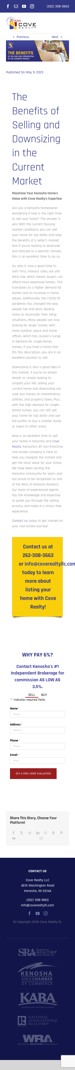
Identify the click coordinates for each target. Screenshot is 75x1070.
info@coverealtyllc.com (37, 905)
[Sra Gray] (38, 950)
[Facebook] (13, 833)
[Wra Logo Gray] (38, 1036)
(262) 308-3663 (58, 6)
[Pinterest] (61, 833)
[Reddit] (29, 833)
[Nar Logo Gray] (38, 1017)
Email (14, 755)
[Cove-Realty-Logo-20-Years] (21, 18)
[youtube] (24, 6)
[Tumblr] (53, 833)
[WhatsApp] (45, 833)
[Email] (41, 838)
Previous (23, 37)
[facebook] (8, 6)
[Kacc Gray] (38, 964)
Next (55, 37)
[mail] (16, 6)
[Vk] (13, 838)
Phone (15, 740)
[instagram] (32, 6)
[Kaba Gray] (38, 994)
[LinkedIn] (37, 833)
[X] (21, 833)
